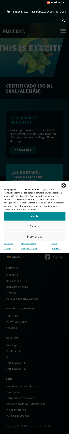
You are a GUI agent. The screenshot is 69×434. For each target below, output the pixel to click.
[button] (63, 185)
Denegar (35, 226)
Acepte (34, 216)
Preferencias (34, 236)
